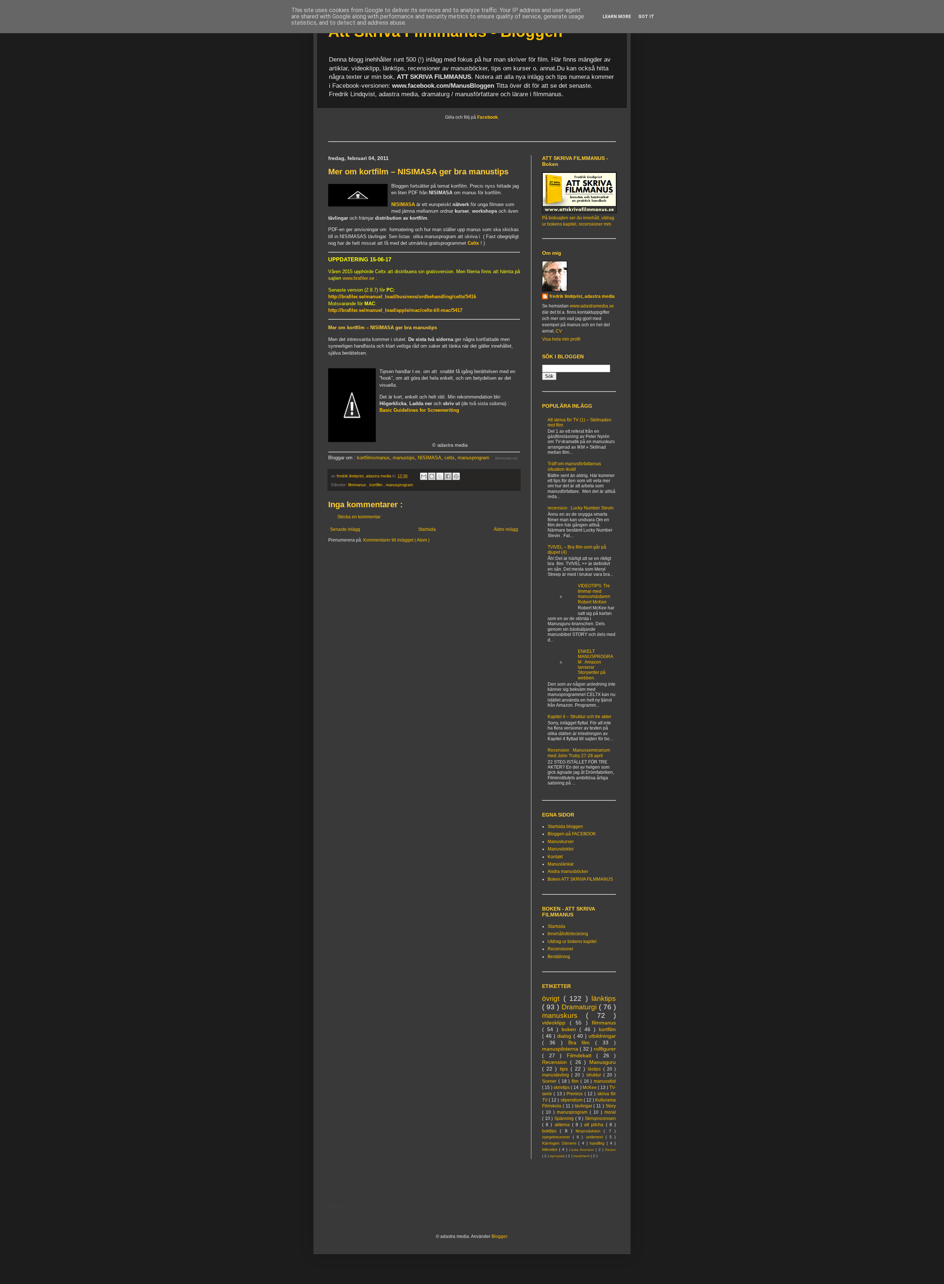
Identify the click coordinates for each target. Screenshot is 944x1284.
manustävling (556, 1075)
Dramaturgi (580, 1007)
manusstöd (605, 1081)
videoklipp (556, 1023)
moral (610, 1112)
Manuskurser (561, 841)
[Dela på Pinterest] (456, 476)
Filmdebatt (582, 1055)
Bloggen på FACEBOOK (572, 833)
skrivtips (562, 1087)
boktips (551, 1131)
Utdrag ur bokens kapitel (572, 941)
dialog (565, 1036)
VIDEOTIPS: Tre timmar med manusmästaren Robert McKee (594, 593)
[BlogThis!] (431, 476)
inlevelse (550, 1149)
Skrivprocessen (600, 1118)
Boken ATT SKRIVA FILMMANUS (580, 879)
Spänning (564, 1118)
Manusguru (602, 1062)
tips (565, 1069)
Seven (610, 1150)
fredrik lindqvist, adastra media (582, 296)
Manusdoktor (561, 849)
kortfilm (376, 485)
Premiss (575, 1093)
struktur (594, 1075)
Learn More (617, 16)
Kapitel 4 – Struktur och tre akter (579, 716)
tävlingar (584, 1106)
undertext (595, 1137)
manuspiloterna (561, 1049)
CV (559, 331)
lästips (595, 1069)
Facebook (487, 117)
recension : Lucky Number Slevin (581, 508)
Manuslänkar (561, 864)
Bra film (582, 1042)
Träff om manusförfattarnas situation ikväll (574, 466)
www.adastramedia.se (592, 306)
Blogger (499, 1236)
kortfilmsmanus (373, 457)
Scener (550, 1081)
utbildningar (602, 1036)
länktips (603, 998)
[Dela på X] (440, 476)
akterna (563, 1124)
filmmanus (357, 485)
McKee (590, 1087)
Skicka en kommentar (359, 516)
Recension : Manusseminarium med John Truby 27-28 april (579, 753)
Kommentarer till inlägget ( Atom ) (396, 540)
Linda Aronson (582, 1150)
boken (570, 1029)
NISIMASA (429, 457)
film (576, 1081)
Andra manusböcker (568, 871)
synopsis (558, 1156)
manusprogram (473, 457)
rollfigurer (605, 1049)
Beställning (559, 956)
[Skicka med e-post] (423, 476)
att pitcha (594, 1124)
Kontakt (555, 856)
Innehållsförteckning (568, 933)
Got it (646, 16)
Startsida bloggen (565, 826)
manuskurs (564, 1015)
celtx (449, 457)
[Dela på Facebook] (448, 476)
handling (598, 1143)
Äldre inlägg (506, 529)
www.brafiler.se (358, 278)
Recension (556, 1062)
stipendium (572, 1100)
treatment (582, 1156)
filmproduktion (590, 1131)
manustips (404, 457)
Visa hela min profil (561, 339)
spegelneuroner (557, 1137)
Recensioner (560, 948)
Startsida (427, 529)
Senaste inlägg (345, 529)
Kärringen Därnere (560, 1143)
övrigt (552, 998)
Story (610, 1106)
